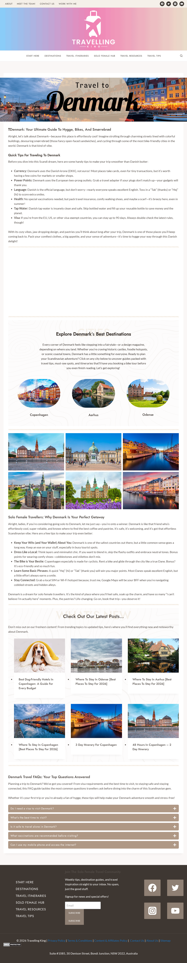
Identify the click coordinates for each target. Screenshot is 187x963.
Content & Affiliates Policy (110, 940)
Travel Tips (154, 55)
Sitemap (165, 940)
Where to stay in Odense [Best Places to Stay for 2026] (96, 681)
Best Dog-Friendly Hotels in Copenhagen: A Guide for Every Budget (36, 683)
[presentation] (39, 656)
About (9, 3)
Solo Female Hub (104, 55)
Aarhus (93, 415)
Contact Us (47, 3)
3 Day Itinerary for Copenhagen (96, 745)
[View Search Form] (181, 55)
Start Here (32, 55)
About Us (152, 940)
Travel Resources (131, 55)
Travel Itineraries (77, 55)
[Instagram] (175, 3)
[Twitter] (168, 3)
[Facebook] (162, 3)
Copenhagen (39, 414)
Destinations (53, 55)
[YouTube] (181, 3)
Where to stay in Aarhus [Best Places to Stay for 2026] (152, 681)
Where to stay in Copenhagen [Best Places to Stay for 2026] (38, 747)
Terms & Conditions (79, 940)
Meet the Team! (26, 3)
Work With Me (68, 3)
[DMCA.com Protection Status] (93, 944)
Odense (148, 414)
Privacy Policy (56, 940)
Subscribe (74, 913)
